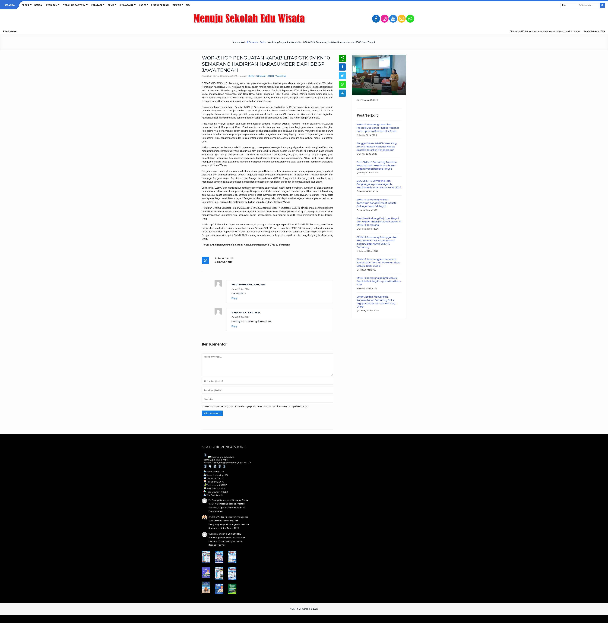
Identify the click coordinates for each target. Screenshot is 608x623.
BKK (188, 5)
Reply (234, 298)
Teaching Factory (74, 5)
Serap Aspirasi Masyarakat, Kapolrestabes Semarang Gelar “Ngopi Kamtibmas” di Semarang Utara (376, 301)
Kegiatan (51, 5)
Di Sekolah (261, 76)
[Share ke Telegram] (342, 93)
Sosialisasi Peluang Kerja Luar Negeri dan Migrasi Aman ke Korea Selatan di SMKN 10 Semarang (379, 222)
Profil (25, 5)
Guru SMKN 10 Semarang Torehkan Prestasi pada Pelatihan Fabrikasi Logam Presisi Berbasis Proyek (377, 165)
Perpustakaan (160, 5)
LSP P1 (142, 5)
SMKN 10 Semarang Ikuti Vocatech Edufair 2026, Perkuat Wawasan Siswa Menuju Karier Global (378, 263)
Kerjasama (126, 5)
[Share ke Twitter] (342, 75)
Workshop (281, 76)
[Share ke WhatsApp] (342, 84)
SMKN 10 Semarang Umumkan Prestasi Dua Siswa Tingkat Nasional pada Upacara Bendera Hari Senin (378, 128)
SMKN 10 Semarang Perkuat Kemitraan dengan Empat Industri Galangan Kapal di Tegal (376, 203)
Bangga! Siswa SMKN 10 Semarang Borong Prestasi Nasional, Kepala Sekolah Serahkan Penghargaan (377, 147)
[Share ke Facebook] (342, 67)
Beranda (9, 5)
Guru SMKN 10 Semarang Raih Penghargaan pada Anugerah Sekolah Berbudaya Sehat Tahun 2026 (379, 184)
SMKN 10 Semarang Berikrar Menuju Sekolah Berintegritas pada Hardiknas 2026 (379, 281)
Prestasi (96, 5)
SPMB (111, 5)
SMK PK (177, 5)
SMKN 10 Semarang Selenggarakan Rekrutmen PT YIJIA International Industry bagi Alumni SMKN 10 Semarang (377, 242)
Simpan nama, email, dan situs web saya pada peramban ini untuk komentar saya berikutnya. (257, 406)
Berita (38, 5)
